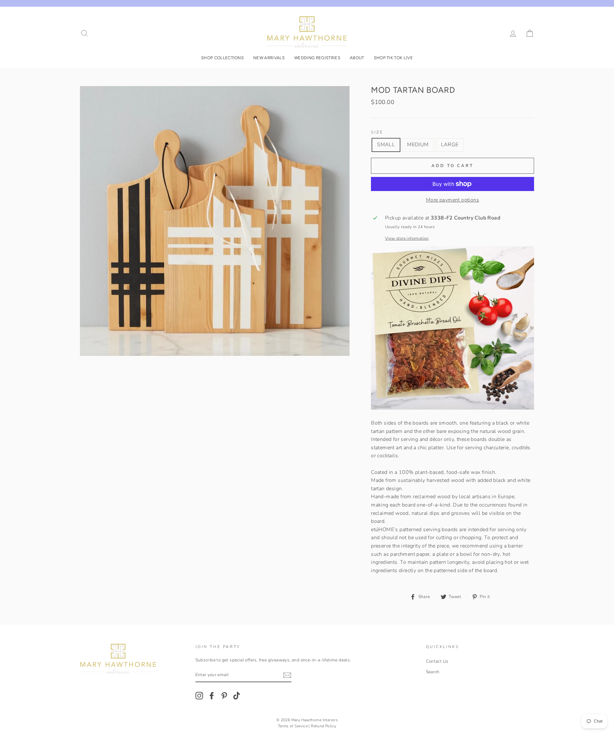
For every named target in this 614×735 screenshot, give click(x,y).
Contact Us (437, 661)
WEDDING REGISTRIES (317, 57)
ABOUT (357, 57)
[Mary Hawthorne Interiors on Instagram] (199, 695)
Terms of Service (293, 726)
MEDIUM (418, 144)
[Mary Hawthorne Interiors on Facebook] (212, 695)
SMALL (386, 144)
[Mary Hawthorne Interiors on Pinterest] (224, 695)
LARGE (450, 144)
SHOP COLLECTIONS (222, 57)
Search (433, 672)
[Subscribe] (287, 675)
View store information (407, 238)
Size (377, 132)
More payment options (452, 200)
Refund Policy (323, 726)
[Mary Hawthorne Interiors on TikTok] (236, 695)
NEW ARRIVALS (269, 57)
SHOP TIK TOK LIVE (393, 57)
